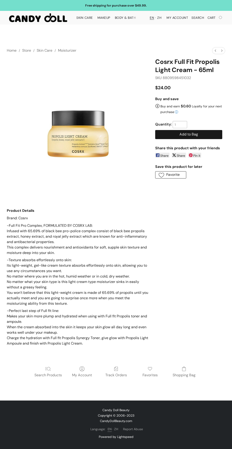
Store (26, 50)
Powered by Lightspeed (116, 437)
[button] (38, 17)
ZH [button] (159, 18)
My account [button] (177, 18)
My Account (82, 375)
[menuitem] (215, 50)
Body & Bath (125, 18)
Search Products (48, 375)
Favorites (150, 375)
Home (12, 50)
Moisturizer (67, 50)
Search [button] (197, 18)
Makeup (103, 18)
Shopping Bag (184, 375)
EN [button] (152, 18)
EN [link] (110, 429)
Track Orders (116, 375)
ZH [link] (116, 429)
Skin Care (84, 18)
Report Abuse (133, 429)
